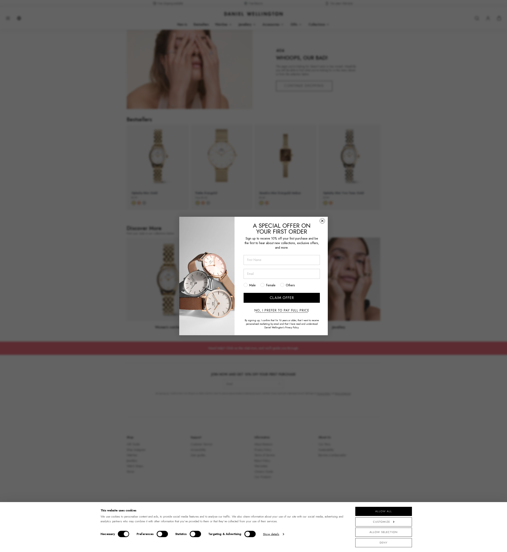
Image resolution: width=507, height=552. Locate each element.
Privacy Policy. (292, 327)
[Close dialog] (322, 220)
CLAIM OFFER (282, 297)
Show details (271, 534)
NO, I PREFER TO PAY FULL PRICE (281, 310)
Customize (381, 522)
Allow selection (384, 532)
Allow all (383, 511)
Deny (384, 542)
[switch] (162, 534)
